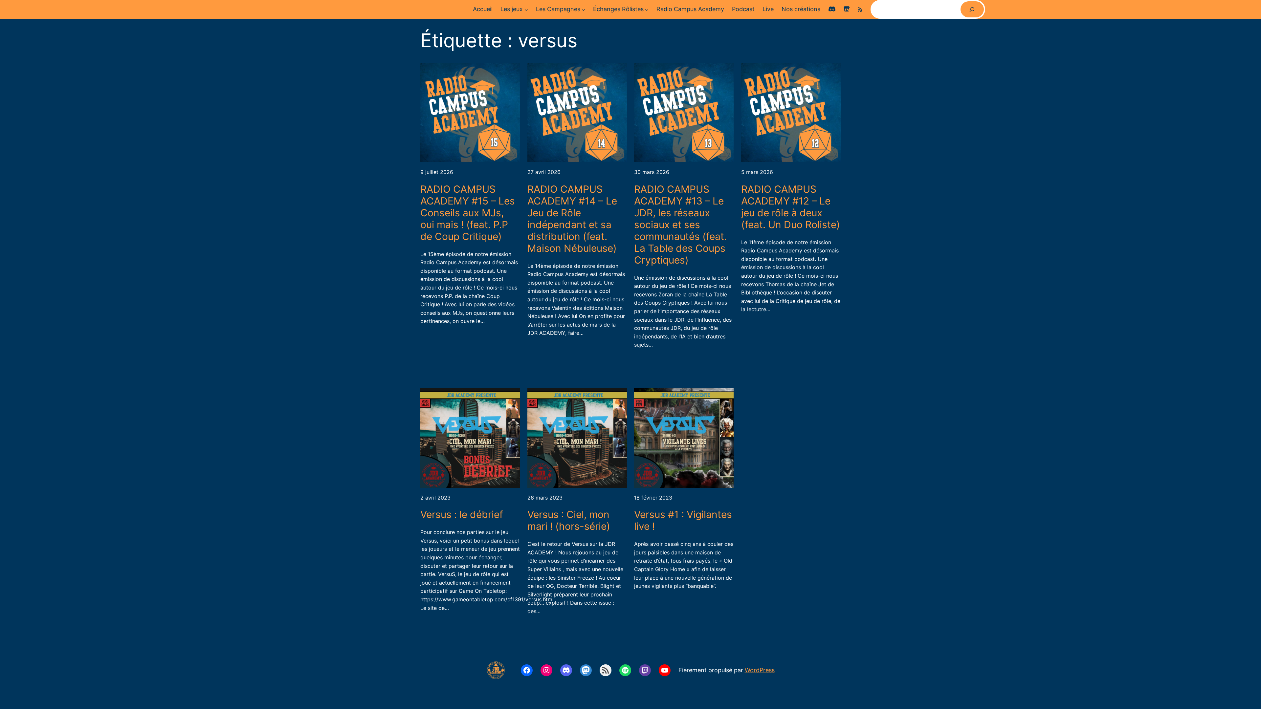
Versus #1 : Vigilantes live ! (683, 520)
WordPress (760, 670)
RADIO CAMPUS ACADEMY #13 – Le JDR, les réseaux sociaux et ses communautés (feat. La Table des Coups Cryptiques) (680, 224)
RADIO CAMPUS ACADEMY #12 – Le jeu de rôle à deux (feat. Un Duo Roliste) (790, 206)
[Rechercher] (972, 9)
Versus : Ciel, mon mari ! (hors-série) (568, 520)
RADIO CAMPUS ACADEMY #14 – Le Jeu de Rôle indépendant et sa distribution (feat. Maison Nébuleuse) (572, 218)
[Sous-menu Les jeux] (526, 9)
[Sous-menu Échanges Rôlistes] (647, 9)
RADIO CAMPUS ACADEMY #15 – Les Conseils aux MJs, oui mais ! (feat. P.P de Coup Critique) (467, 212)
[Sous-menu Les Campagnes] (583, 9)
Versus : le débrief (461, 514)
